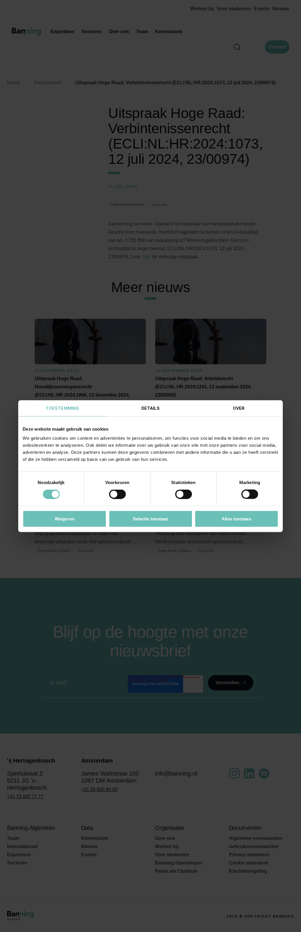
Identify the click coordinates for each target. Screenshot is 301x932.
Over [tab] (239, 408)
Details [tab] (150, 408)
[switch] (117, 494)
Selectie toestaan (150, 518)
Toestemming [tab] (62, 408)
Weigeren (64, 518)
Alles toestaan (236, 518)
